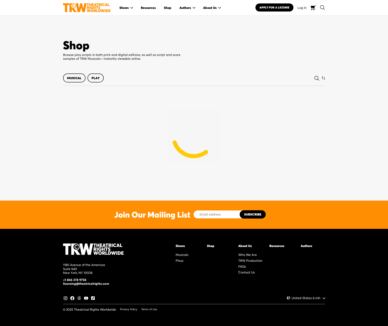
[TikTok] (93, 298)
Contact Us (246, 272)
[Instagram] (65, 298)
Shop (210, 246)
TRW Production (250, 261)
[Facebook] (72, 298)
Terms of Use (149, 309)
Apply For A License (274, 7)
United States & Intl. (306, 298)
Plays (179, 261)
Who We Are (247, 255)
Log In (302, 8)
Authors (306, 246)
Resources (276, 246)
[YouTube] (86, 298)
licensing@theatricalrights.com (86, 284)
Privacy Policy (128, 309)
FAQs (242, 266)
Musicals (182, 255)
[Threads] (79, 298)
